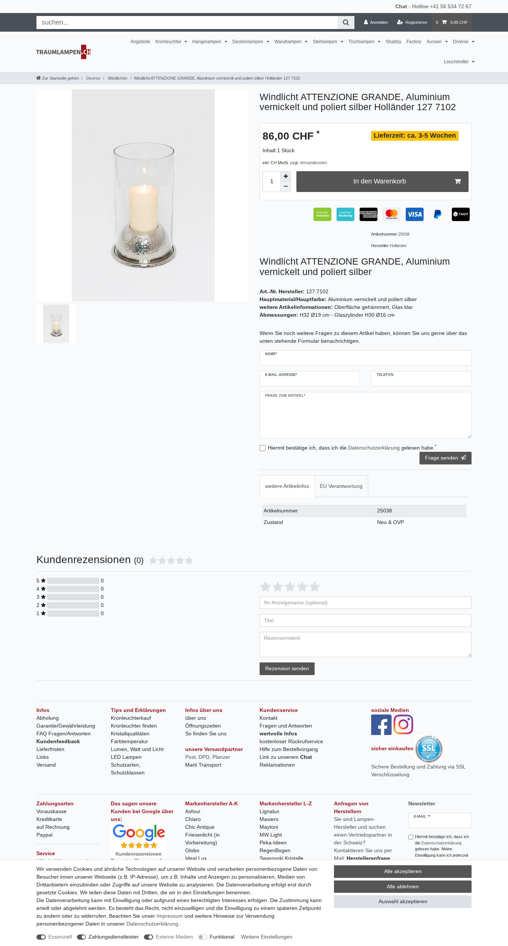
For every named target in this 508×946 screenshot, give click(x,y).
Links (42, 757)
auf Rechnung (53, 827)
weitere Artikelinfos (287, 486)
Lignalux (269, 811)
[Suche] (346, 22)
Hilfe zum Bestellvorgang (289, 749)
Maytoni (269, 827)
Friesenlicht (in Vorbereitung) (202, 839)
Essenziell (60, 937)
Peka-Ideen (273, 843)
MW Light (271, 835)
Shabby (393, 41)
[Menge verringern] (285, 187)
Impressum (170, 916)
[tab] (287, 486)
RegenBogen (275, 850)
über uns (195, 718)
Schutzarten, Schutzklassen (128, 769)
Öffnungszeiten (203, 726)
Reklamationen (277, 765)
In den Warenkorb (379, 181)
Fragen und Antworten (286, 726)
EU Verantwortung (341, 486)
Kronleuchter (169, 41)
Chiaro (193, 819)
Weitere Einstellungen (266, 937)
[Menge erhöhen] (285, 176)
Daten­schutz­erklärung (152, 924)
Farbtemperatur (129, 741)
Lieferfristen (50, 749)
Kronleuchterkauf (131, 718)
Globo (192, 850)
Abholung (47, 718)
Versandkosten (313, 162)
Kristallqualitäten (130, 733)
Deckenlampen (248, 41)
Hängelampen (207, 41)
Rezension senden (287, 668)
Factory (413, 41)
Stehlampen (325, 41)
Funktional (222, 937)
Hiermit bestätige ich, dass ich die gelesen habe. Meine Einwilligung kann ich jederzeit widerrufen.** (442, 849)
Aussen (435, 41)
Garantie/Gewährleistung (65, 726)
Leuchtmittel (457, 61)
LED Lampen (126, 757)
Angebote (140, 41)
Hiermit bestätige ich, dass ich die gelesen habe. (352, 447)
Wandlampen (288, 41)
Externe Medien (174, 937)
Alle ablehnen (403, 886)
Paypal (44, 835)
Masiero (269, 819)
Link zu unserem (286, 757)
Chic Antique (200, 827)
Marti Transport (203, 765)
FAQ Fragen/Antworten (63, 733)
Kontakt (268, 718)
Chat (401, 6)
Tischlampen (362, 41)
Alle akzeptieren (403, 871)
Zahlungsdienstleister (114, 937)
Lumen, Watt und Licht (137, 749)
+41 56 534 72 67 (451, 6)
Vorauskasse (51, 811)
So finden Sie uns (205, 733)
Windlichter (117, 78)
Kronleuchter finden (134, 726)
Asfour (192, 811)
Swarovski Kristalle (281, 858)
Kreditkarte (49, 819)
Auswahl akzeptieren (403, 901)
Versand (46, 765)
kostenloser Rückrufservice (291, 741)
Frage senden (441, 458)
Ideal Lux (196, 858)
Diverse (461, 41)
